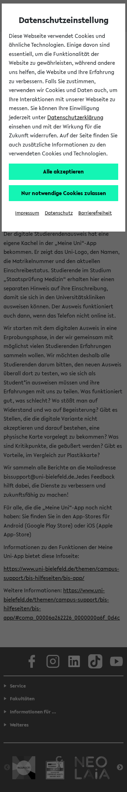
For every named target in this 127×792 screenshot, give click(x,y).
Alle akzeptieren (63, 171)
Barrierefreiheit (95, 213)
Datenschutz (59, 213)
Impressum (27, 213)
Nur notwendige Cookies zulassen (63, 193)
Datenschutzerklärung (75, 117)
